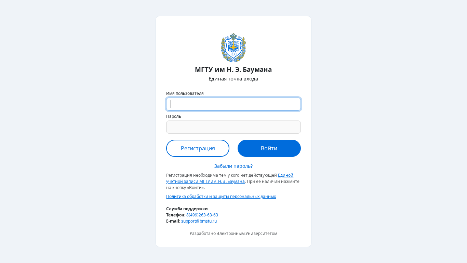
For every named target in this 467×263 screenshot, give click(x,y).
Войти (269, 148)
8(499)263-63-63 (202, 215)
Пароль (173, 116)
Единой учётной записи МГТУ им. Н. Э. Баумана (229, 178)
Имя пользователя (185, 93)
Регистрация (198, 148)
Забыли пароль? (233, 166)
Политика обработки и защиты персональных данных (221, 196)
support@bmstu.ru (199, 221)
